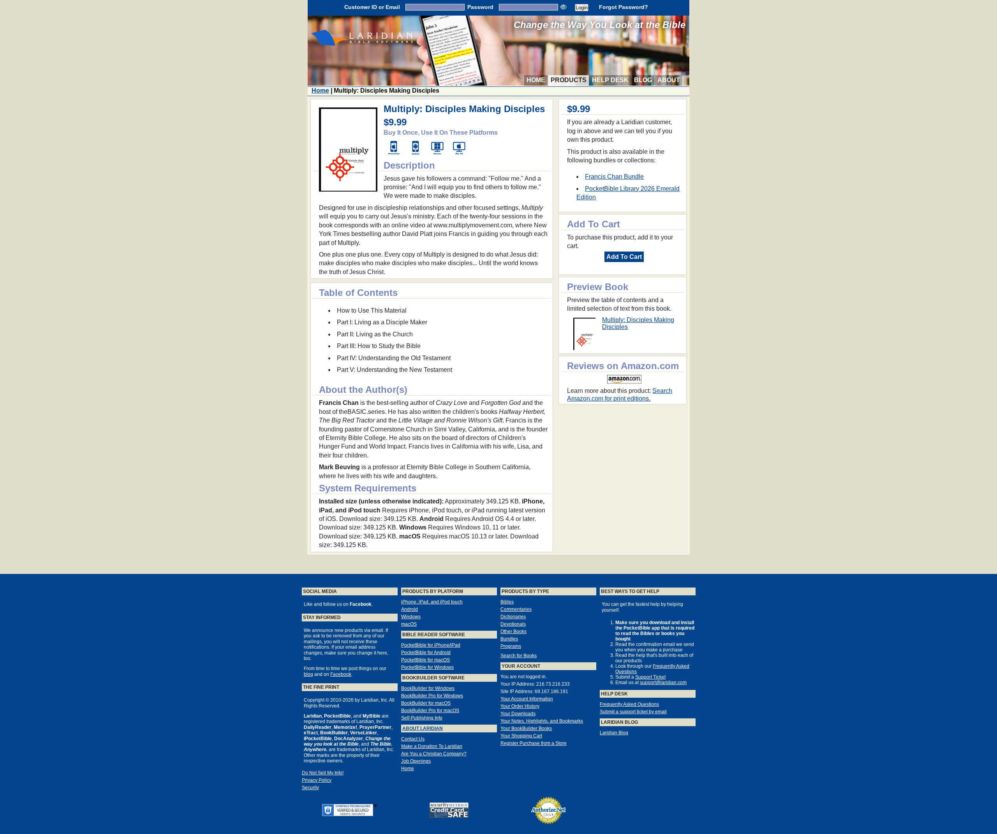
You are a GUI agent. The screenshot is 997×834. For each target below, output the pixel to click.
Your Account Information (526, 699)
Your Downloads (517, 713)
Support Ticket (650, 677)
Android (409, 609)
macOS (409, 624)
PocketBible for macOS (425, 660)
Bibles (507, 602)
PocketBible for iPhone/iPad (430, 645)
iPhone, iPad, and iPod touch (432, 602)
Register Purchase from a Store (533, 743)
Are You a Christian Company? (434, 754)
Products (569, 80)
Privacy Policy (316, 780)
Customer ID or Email (372, 7)
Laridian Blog (614, 732)
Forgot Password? (623, 7)
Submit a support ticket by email (633, 711)
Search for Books (518, 655)
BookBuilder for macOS (426, 703)
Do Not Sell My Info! (322, 773)
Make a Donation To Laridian (431, 746)
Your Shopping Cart (521, 736)
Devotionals (513, 624)
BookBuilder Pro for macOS (430, 710)
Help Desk (610, 80)
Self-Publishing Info (421, 718)
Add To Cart (624, 256)
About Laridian (422, 728)
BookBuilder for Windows (427, 688)
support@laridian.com (663, 682)
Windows (411, 616)
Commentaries (516, 609)
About (668, 80)
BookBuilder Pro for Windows (432, 696)
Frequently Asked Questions (629, 704)
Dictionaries (513, 616)
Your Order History (519, 706)
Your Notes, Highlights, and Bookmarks (541, 721)
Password (480, 7)
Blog (643, 80)
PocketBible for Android (426, 652)
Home (536, 80)
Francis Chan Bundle (614, 176)
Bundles (509, 639)
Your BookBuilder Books (526, 728)
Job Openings (416, 761)
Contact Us (413, 739)
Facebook (340, 674)
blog (308, 674)
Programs (510, 646)
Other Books (513, 631)
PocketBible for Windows (427, 667)
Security (310, 787)
